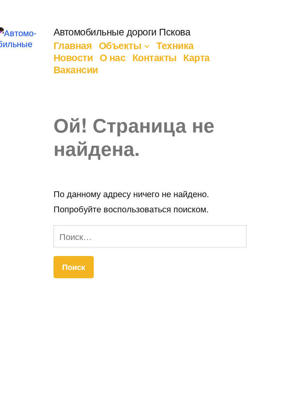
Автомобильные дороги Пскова (122, 31)
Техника (175, 45)
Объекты (120, 45)
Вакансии (76, 69)
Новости (73, 57)
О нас (113, 57)
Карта (196, 57)
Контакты (154, 57)
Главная (73, 45)
